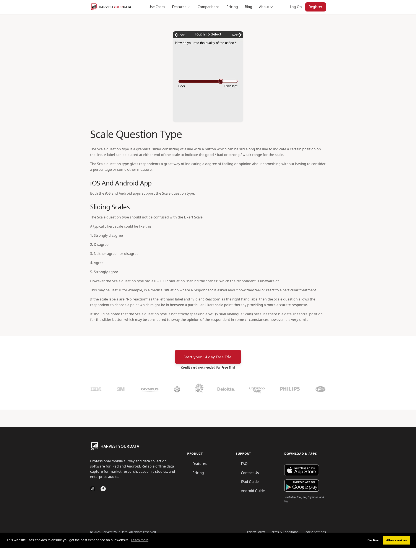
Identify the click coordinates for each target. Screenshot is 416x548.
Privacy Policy (255, 532)
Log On (296, 6)
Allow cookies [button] (396, 540)
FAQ (244, 463)
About (264, 6)
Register (315, 6)
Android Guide (253, 490)
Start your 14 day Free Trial (208, 356)
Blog (248, 6)
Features (179, 6)
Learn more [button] (139, 540)
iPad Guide (250, 481)
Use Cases (156, 6)
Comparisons (208, 6)
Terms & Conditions (284, 532)
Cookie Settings (315, 532)
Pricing (232, 6)
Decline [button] (373, 540)
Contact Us (250, 472)
